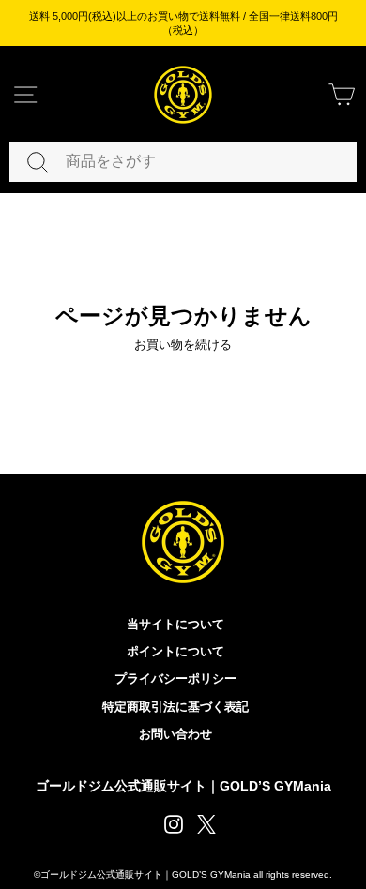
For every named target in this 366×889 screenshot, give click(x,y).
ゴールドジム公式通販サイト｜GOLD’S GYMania (183, 785)
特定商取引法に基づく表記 (175, 707)
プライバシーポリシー (175, 678)
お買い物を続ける (183, 345)
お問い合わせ (175, 734)
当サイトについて (175, 624)
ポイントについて (175, 651)
